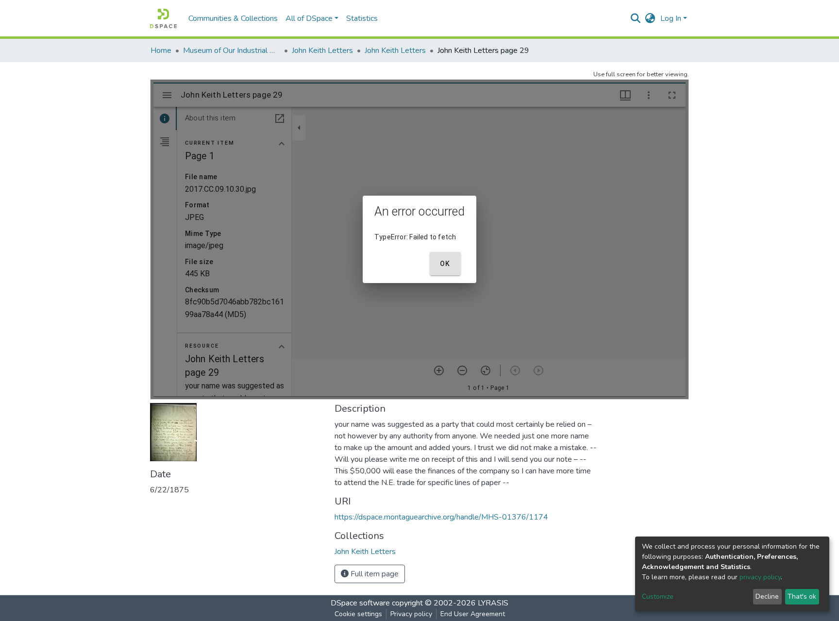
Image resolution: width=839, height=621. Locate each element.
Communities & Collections (233, 18)
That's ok (802, 596)
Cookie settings (358, 614)
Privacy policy (411, 614)
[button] (650, 18)
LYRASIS (493, 603)
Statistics (362, 18)
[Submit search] (635, 18)
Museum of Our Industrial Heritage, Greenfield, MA (231, 50)
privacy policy (760, 577)
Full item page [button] (374, 574)
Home (161, 50)
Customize (657, 596)
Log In (670, 18)
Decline (767, 596)
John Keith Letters (322, 50)
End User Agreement (472, 614)
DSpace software (360, 603)
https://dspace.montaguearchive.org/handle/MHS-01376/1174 (441, 517)
